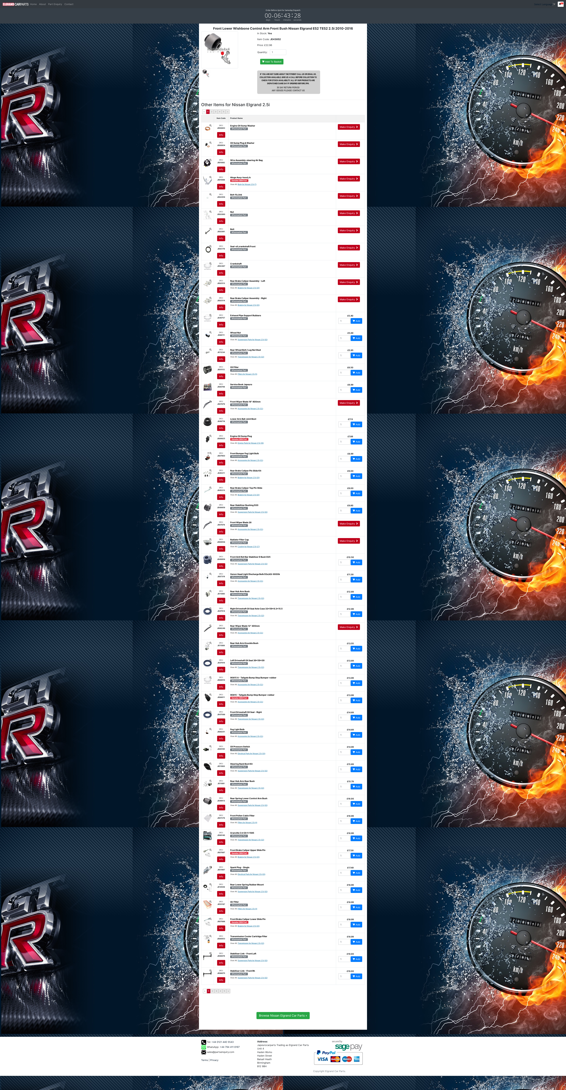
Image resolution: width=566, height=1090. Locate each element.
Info (221, 134)
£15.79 (350, 781)
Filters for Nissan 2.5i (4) (247, 823)
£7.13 (350, 419)
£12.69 (350, 591)
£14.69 (350, 712)
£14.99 (350, 747)
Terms (204, 1060)
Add (357, 320)
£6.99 (350, 384)
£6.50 (350, 367)
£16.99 (350, 816)
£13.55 (350, 643)
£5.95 (350, 350)
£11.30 (350, 574)
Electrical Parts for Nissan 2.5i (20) (251, 754)
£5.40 (350, 315)
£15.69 (350, 764)
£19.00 (350, 954)
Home (34, 4)
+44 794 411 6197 (230, 1046)
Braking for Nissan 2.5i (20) (249, 288)
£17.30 (350, 850)
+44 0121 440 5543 (223, 1041)
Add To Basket (273, 61)
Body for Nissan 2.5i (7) (247, 184)
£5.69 (350, 333)
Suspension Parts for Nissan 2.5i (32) (253, 340)
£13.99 (350, 678)
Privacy (214, 1060)
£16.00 (350, 798)
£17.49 (350, 867)
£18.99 (350, 902)
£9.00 (350, 471)
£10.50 (350, 557)
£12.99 (350, 609)
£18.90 (350, 885)
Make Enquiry (348, 126)
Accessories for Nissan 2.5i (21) (250, 409)
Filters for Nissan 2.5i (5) (247, 374)
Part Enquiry (55, 4)
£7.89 (350, 436)
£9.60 (350, 505)
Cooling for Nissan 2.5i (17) (249, 547)
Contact (68, 4)
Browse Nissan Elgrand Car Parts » (283, 1015)
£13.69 (350, 660)
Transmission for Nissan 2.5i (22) (251, 357)
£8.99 (350, 453)
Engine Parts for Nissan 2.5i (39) (251, 443)
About (42, 4)
